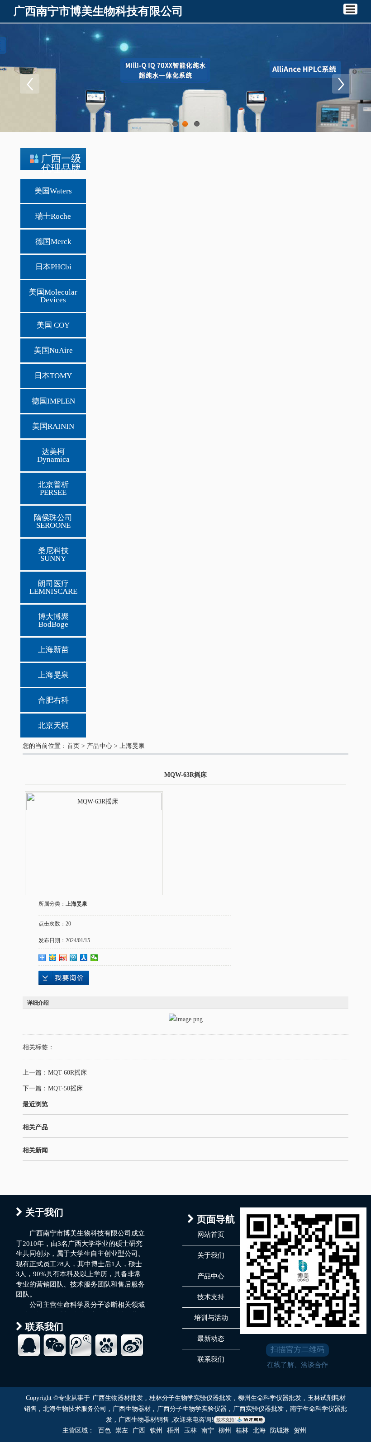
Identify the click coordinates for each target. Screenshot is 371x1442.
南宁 (207, 1430)
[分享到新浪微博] (63, 957)
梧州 (173, 1430)
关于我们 (210, 1255)
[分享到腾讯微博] (73, 957)
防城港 (279, 1430)
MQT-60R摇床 (67, 1072)
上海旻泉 (132, 745)
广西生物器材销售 (144, 1419)
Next (341, 83)
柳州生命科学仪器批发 (269, 1398)
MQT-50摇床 (65, 1088)
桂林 (242, 1430)
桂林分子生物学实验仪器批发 (190, 1398)
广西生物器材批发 (117, 1398)
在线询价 (63, 978)
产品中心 (99, 745)
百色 (104, 1430)
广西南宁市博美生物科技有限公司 (98, 11)
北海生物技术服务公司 (74, 1408)
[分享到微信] (94, 957)
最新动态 (210, 1338)
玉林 (190, 1430)
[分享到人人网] (84, 957)
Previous (29, 83)
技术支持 (210, 1297)
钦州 (156, 1430)
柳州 (225, 1430)
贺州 (300, 1430)
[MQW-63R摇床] (94, 838)
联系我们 (210, 1359)
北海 (259, 1430)
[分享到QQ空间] (53, 957)
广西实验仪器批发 (258, 1408)
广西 (139, 1430)
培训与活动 (211, 1317)
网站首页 (210, 1234)
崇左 (121, 1430)
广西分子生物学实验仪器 (192, 1408)
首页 (73, 745)
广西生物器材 (132, 1408)
